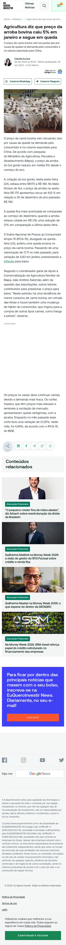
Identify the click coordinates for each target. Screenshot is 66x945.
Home (7, 19)
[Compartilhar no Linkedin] (18, 446)
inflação (9, 261)
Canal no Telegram (50, 81)
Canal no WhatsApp (20, 81)
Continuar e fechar (33, 935)
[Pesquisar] (44, 5)
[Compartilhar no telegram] (34, 446)
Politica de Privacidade (38, 926)
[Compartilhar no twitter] (42, 446)
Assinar (33, 717)
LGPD (4, 909)
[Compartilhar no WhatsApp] (50, 446)
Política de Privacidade (13, 897)
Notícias (17, 19)
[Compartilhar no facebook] (26, 446)
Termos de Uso (9, 903)
